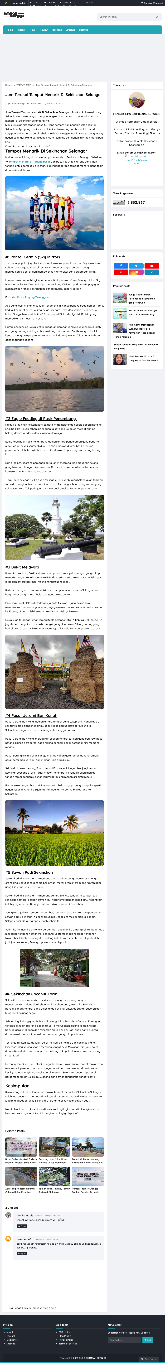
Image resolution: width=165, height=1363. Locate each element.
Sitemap (10, 1343)
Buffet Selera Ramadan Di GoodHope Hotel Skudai (56, 3)
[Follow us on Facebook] (121, 266)
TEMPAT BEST (36, 103)
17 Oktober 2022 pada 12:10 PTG (46, 1239)
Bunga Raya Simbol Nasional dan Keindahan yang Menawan (141, 298)
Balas (23, 1226)
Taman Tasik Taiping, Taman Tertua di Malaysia (54, 1190)
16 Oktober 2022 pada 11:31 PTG (48, 1216)
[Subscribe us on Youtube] (152, 266)
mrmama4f (24, 1239)
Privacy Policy (66, 1339)
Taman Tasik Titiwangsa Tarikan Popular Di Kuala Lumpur (85, 1192)
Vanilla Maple (25, 1215)
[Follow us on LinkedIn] (152, 272)
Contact (10, 1335)
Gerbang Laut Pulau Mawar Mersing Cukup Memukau (53, 1161)
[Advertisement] (80, 58)
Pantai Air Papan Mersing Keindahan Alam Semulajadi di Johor (87, 1162)
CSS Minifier (65, 1332)
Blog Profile (65, 1335)
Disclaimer (12, 1339)
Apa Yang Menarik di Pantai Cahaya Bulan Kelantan (20, 1190)
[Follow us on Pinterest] (121, 272)
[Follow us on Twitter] (136, 266)
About (9, 1332)
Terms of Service (68, 1343)
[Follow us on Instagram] (136, 272)
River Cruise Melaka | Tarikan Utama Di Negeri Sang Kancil (21, 1161)
